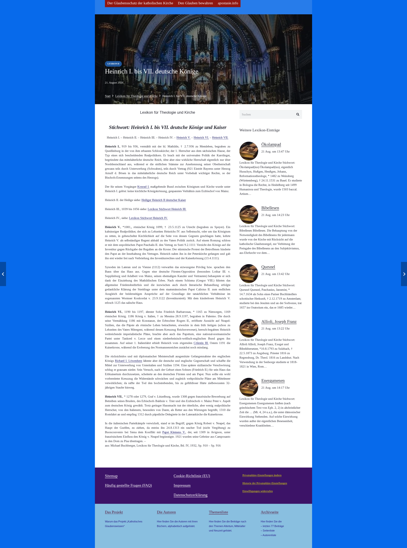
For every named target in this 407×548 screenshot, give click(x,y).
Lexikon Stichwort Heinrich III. (167, 209)
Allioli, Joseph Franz (279, 321)
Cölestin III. (201, 343)
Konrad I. (143, 186)
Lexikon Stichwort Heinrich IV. (148, 218)
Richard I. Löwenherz (128, 360)
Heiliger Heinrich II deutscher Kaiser (163, 200)
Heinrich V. (183, 137)
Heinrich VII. (220, 137)
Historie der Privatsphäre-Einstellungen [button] (264, 483)
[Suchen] (298, 114)
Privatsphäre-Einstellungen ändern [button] (262, 475)
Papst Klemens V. (173, 432)
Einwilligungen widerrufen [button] (257, 491)
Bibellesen (270, 207)
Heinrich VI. (201, 137)
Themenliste (218, 512)
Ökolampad (271, 144)
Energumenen (273, 380)
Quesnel (268, 266)
